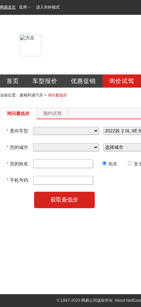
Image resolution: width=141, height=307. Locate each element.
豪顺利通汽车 (31, 95)
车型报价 (44, 81)
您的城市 (17, 147)
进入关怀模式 (48, 7)
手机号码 (17, 180)
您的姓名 (17, 163)
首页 (13, 81)
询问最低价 (18, 113)
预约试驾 (52, 113)
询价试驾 (121, 81)
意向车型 (17, 130)
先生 (112, 163)
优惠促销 (83, 81)
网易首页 (8, 7)
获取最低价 (64, 200)
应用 (23, 7)
